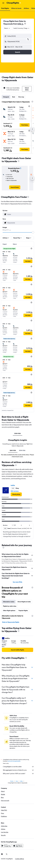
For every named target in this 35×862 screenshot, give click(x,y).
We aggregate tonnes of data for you (15, 770)
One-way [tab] (21, 97)
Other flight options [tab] (9, 610)
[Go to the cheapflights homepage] (14, 3)
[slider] (33, 232)
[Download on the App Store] (18, 845)
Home (11, 781)
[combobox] (19, 214)
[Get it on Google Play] (6, 845)
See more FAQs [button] (17, 582)
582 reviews (15, 491)
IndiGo (13, 485)
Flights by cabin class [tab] (9, 606)
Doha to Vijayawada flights (10, 622)
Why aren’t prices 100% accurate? (14, 773)
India (21, 781)
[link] (14, 187)
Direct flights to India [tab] (24, 601)
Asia (17, 781)
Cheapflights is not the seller (12, 767)
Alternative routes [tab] (8, 601)
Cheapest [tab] (6, 97)
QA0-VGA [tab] (13, 450)
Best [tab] (13, 97)
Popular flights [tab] (23, 610)
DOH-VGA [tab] (17, 433)
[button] (3, 3)
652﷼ (20, 24)
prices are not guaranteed (14, 761)
